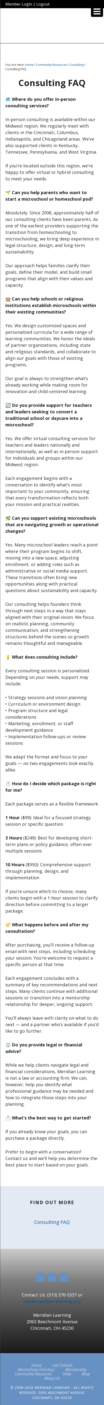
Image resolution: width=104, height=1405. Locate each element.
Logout (43, 4)
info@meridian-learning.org (52, 1301)
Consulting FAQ (52, 1222)
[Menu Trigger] (97, 11)
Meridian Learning (52, 27)
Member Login (18, 4)
